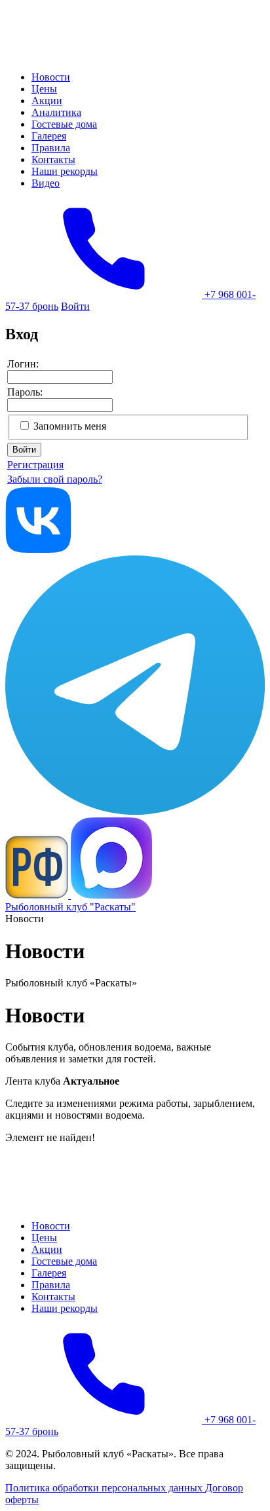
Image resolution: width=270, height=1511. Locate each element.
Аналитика (56, 112)
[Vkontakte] (38, 549)
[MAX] (111, 895)
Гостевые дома (64, 124)
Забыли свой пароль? (54, 479)
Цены (44, 88)
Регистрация (35, 464)
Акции (46, 100)
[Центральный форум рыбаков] (38, 895)
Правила (50, 147)
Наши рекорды (64, 171)
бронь (45, 306)
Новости (50, 77)
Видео (45, 183)
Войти (75, 306)
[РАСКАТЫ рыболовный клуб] (69, 54)
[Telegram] (135, 811)
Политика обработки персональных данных (105, 1487)
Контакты (53, 159)
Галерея (48, 135)
